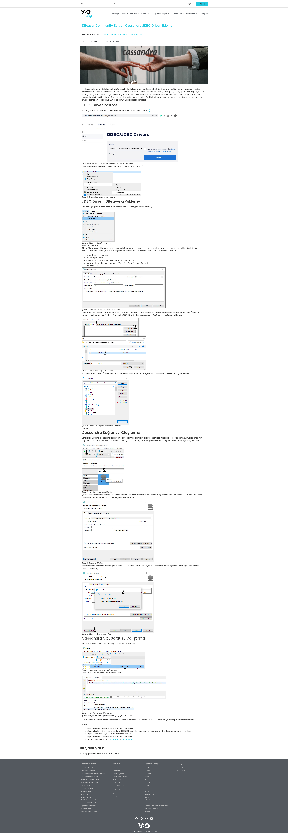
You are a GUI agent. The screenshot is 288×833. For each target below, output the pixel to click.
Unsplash (127, 739)
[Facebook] (136, 818)
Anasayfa (85, 34)
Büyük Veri (95, 34)
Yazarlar (174, 14)
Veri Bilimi (133, 14)
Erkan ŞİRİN (86, 41)
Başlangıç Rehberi (119, 14)
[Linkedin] (151, 818)
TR (83, 4)
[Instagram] (141, 818)
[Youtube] (146, 818)
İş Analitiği (145, 14)
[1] (148, 110)
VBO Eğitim (204, 14)
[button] (191, 4)
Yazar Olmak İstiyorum (189, 14)
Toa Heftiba (113, 739)
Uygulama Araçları (160, 14)
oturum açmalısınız (109, 753)
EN (81, 4)
